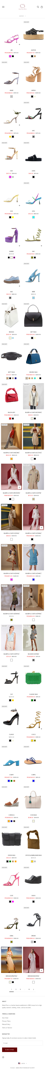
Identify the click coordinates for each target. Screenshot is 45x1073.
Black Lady (11, 412)
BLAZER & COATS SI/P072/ (11, 654)
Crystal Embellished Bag (33, 855)
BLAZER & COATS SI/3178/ (33, 493)
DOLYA (33, 895)
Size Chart (5, 1018)
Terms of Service (7, 1028)
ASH (11, 171)
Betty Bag (11, 372)
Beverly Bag (33, 372)
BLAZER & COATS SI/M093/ (11, 614)
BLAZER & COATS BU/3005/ (33, 412)
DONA (11, 936)
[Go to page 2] (33, 989)
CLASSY (11, 734)
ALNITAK (33, 50)
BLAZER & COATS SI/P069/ (33, 614)
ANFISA (33, 90)
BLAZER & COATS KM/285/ (11, 453)
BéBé (33, 292)
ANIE (11, 131)
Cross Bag (11, 855)
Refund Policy (6, 1024)
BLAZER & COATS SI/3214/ (11, 533)
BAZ (11, 292)
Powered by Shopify (29, 1068)
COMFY (11, 775)
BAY (33, 251)
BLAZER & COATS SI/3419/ (11, 573)
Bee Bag (11, 332)
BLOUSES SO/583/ (33, 654)
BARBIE (11, 251)
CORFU (33, 775)
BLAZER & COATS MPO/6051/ (11, 493)
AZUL (33, 211)
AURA (33, 171)
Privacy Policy (6, 1021)
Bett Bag (33, 332)
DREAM (33, 936)
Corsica (11, 815)
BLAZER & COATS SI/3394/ (33, 533)
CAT (11, 694)
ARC (33, 131)
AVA (11, 211)
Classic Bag (33, 694)
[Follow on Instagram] (3, 1057)
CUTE (11, 895)
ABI (12, 50)
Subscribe (9, 1050)
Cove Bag (33, 815)
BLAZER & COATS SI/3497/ (33, 573)
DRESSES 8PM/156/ (11, 976)
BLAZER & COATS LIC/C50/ (33, 453)
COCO (33, 734)
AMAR (11, 90)
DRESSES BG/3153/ (33, 976)
